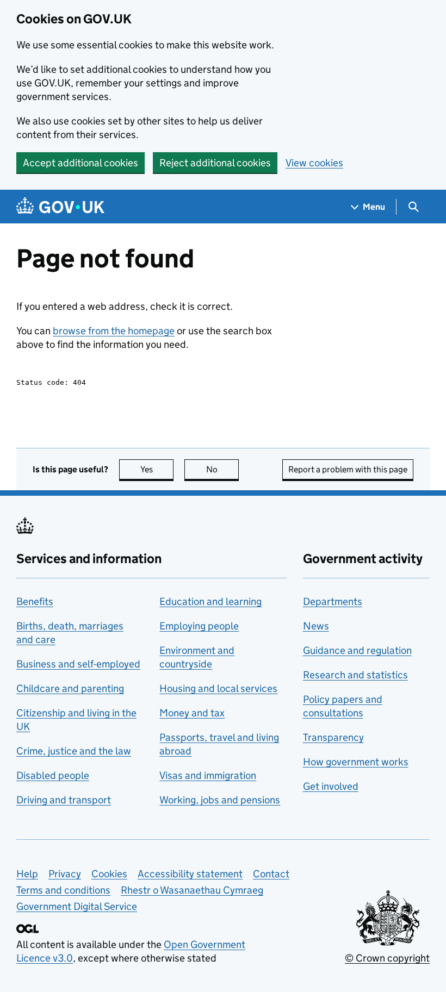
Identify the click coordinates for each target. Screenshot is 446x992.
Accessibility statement (190, 874)
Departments (332, 601)
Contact (271, 874)
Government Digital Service (76, 906)
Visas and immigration (207, 775)
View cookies (314, 163)
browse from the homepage (114, 331)
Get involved (330, 786)
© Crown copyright (387, 958)
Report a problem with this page (347, 469)
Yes (157, 469)
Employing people (199, 626)
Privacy (64, 874)
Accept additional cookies (80, 163)
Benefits (34, 601)
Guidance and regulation (357, 650)
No (222, 469)
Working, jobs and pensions (219, 800)
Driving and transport (63, 800)
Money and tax (192, 713)
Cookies (109, 874)
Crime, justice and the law (73, 751)
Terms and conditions (63, 890)
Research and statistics (355, 675)
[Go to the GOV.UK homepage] (60, 207)
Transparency (333, 737)
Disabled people (52, 775)
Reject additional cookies (215, 163)
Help (27, 874)
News (316, 626)
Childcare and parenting (70, 688)
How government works (355, 762)
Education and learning (210, 601)
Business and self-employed (78, 664)
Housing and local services (218, 688)
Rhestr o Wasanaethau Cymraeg (192, 890)
